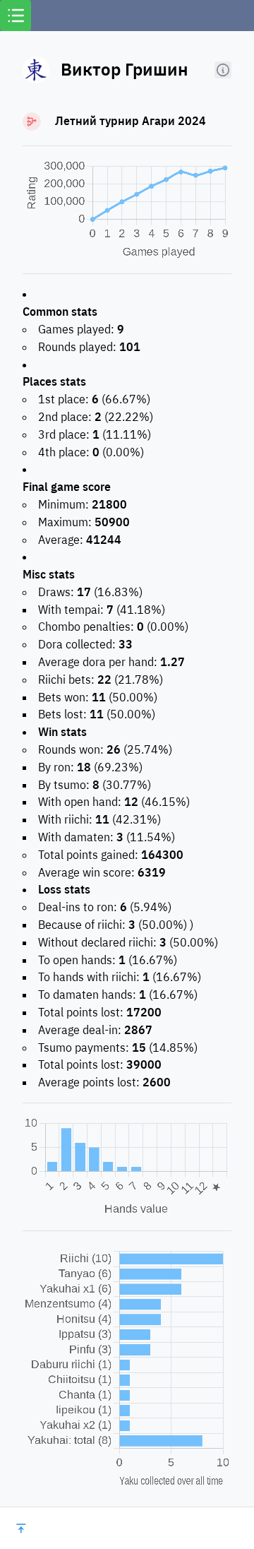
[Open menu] (15, 15)
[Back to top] (21, 1528)
